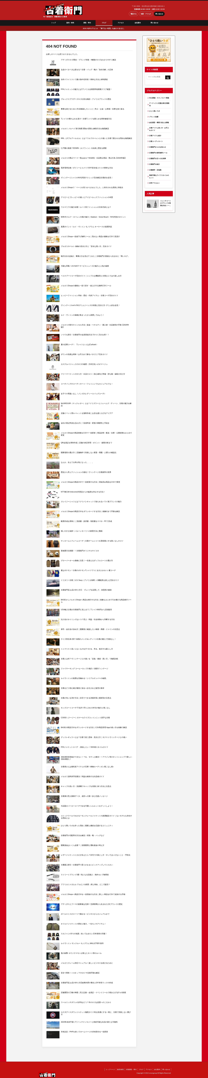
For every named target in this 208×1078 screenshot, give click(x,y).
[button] (167, 78)
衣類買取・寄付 (131, 1069)
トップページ (110, 1069)
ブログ (104, 23)
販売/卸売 (120, 1069)
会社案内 (138, 23)
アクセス (121, 23)
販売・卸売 (70, 23)
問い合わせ (159, 14)
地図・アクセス (146, 14)
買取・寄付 (87, 23)
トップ (53, 23)
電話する (134, 14)
